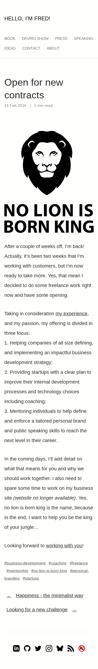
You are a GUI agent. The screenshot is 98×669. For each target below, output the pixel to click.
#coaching (57, 563)
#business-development (24, 563)
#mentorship (17, 570)
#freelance (79, 563)
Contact (31, 48)
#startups (31, 578)
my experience (71, 313)
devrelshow (35, 38)
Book (9, 38)
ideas (10, 48)
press (61, 38)
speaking (83, 38)
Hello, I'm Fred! (27, 18)
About (53, 48)
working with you (64, 545)
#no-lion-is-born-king (49, 570)
